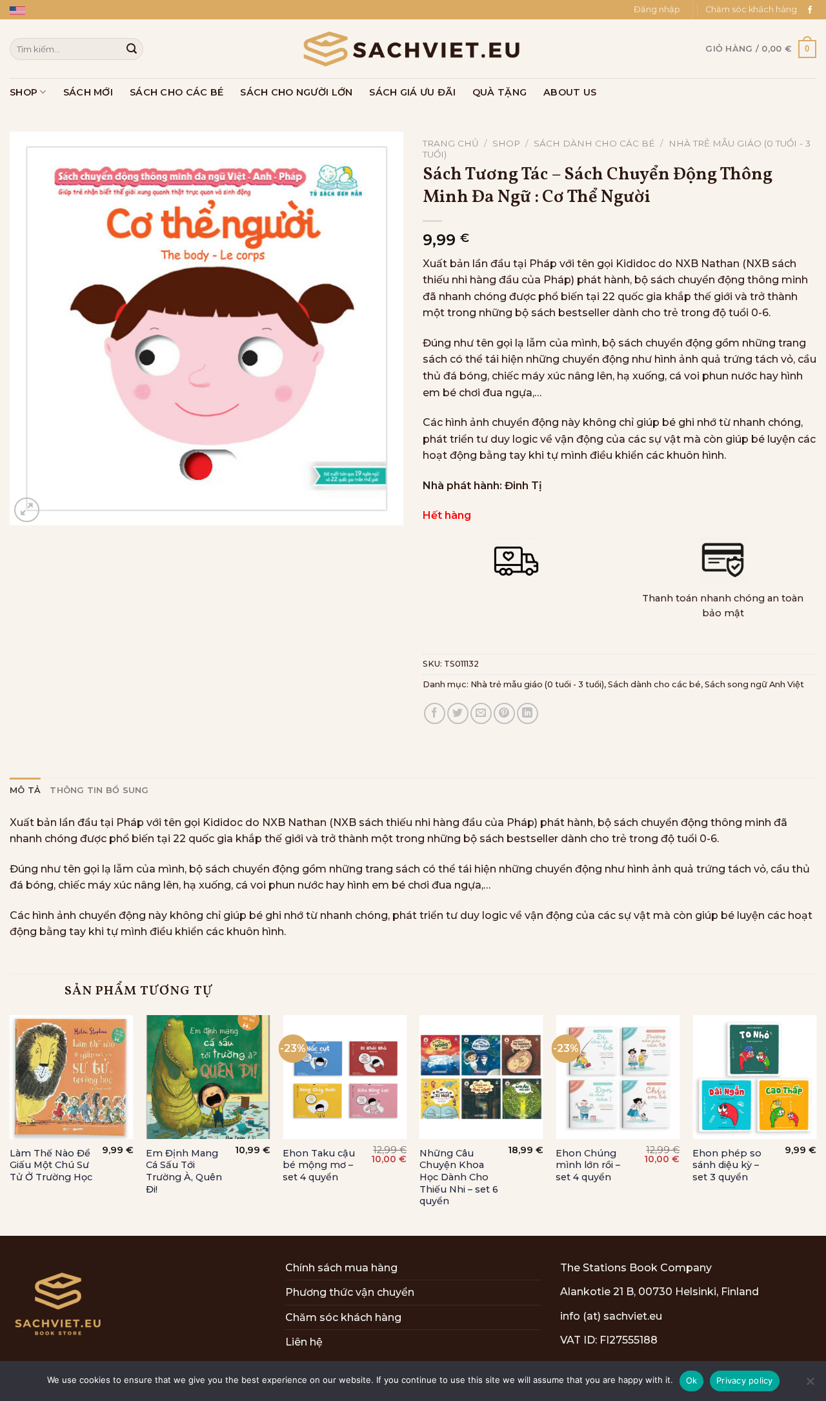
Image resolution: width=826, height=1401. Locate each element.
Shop (23, 92)
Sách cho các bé (176, 92)
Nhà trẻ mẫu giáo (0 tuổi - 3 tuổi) (537, 684)
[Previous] (10, 1124)
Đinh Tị (523, 485)
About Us (569, 92)
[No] (809, 1385)
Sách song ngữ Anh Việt (754, 684)
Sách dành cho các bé (594, 143)
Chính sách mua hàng (341, 1268)
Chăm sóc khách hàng (751, 9)
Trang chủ (451, 143)
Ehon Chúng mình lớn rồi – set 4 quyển (588, 1165)
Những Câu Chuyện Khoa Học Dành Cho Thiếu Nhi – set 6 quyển (458, 1177)
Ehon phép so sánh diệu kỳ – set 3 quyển (726, 1165)
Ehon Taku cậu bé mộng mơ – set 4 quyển (319, 1165)
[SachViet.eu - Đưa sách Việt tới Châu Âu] (413, 49)
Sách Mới (88, 92)
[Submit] (132, 49)
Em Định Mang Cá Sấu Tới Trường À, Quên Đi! (184, 1171)
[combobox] (76, 48)
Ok (692, 1380)
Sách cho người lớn (296, 92)
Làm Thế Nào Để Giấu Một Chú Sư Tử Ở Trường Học (51, 1165)
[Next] (815, 1124)
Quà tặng (499, 92)
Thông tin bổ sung (99, 790)
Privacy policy (744, 1380)
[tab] (25, 790)
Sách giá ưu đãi (412, 92)
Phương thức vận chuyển (349, 1292)
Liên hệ (304, 1342)
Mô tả (25, 790)
